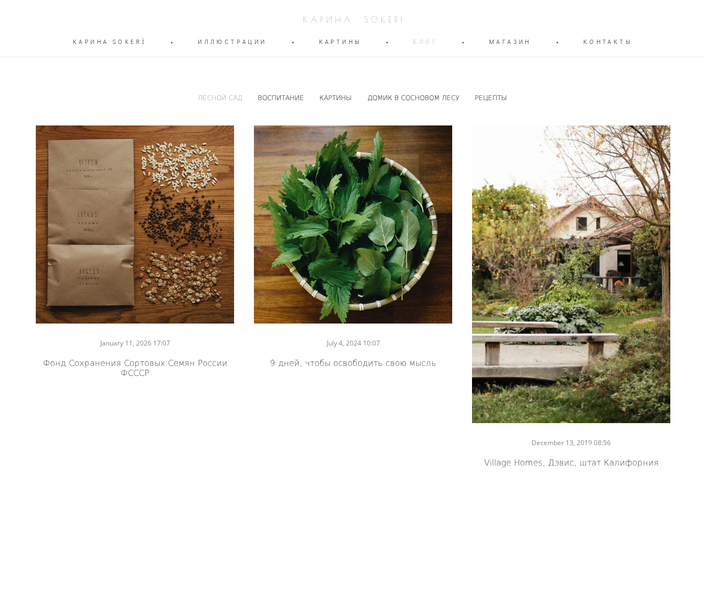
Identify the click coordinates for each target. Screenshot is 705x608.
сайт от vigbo (352, 581)
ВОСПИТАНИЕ (282, 97)
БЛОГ (425, 41)
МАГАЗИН (510, 41)
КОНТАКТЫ (607, 41)
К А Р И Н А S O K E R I (352, 19)
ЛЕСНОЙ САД (221, 97)
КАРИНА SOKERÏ (109, 41)
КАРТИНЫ (340, 41)
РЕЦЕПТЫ (491, 97)
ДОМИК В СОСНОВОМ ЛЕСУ (414, 97)
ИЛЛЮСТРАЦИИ (232, 41)
